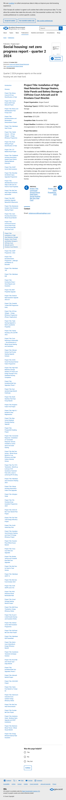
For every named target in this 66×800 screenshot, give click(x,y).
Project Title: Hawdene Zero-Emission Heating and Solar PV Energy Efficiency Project (11, 534)
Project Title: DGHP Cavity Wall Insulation (11, 168)
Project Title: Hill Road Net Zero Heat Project (11, 631)
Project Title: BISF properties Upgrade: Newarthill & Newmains (11, 200)
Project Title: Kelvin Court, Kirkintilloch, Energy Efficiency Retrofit (10, 645)
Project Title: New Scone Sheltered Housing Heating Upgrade (10, 421)
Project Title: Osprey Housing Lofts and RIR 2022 (11, 332)
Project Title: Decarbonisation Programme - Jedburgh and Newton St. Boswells (11, 260)
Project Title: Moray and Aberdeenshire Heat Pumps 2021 (11, 110)
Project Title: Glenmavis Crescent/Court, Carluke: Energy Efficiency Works (11, 697)
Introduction (8, 85)
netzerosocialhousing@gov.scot (39, 213)
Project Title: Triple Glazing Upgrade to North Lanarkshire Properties (10, 324)
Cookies (26, 784)
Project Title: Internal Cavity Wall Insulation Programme (11, 624)
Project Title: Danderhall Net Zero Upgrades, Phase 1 (10, 383)
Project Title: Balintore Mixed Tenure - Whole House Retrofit (11, 728)
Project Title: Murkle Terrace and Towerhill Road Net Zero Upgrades (11, 559)
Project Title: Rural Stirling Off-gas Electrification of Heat (11, 144)
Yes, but (30, 761)
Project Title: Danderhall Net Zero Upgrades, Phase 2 (10, 669)
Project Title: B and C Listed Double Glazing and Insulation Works (11, 617)
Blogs (58, 33)
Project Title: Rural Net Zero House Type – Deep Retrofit (11, 661)
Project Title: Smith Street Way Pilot (10, 526)
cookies (11, 3)
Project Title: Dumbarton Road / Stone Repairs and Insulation (10, 283)
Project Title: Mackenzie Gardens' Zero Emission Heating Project (11, 208)
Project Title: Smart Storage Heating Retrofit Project (10, 601)
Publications (24, 33)
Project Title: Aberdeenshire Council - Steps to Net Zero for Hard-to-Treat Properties (11, 183)
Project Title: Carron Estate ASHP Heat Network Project (10, 103)
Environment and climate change (15, 66)
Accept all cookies (10, 20)
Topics (11, 33)
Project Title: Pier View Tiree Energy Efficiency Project (11, 519)
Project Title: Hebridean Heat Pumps (11, 127)
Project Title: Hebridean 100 (11, 269)
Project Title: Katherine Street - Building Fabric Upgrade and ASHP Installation (11, 719)
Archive (13, 784)
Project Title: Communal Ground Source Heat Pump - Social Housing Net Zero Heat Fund (10, 225)
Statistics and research (37, 33)
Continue (27, 768)
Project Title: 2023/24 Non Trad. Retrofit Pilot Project (11, 512)
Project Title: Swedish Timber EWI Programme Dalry (11, 305)
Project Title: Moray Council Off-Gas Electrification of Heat (11, 95)
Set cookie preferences (45, 21)
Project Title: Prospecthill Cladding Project (11, 430)
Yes (28, 752)
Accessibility (6, 784)
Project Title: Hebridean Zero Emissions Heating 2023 (11, 480)
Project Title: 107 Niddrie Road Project (10, 150)
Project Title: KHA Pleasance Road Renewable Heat (10, 593)
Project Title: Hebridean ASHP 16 (11, 575)
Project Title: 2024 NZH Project (11, 682)
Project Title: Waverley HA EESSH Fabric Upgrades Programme (11, 175)
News (17, 33)
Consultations (50, 33)
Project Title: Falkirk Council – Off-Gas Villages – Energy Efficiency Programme (11, 135)
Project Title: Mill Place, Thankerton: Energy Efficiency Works (11, 609)
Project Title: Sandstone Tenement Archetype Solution (11, 654)
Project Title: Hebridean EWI (11, 275)
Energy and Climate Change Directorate (19, 64)
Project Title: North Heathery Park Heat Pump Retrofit (10, 399)
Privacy (54, 784)
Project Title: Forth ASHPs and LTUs (10, 587)
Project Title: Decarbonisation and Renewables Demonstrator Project (11, 119)
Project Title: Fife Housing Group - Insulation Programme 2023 (11, 503)
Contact (20, 784)
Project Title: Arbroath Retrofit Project (11, 676)
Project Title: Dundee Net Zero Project (10, 711)
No (28, 757)
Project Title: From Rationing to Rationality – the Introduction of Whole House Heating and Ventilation (11, 342)
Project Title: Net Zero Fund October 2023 (11, 581)
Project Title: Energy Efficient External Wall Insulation (11, 735)
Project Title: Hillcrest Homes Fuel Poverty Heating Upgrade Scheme (11, 353)
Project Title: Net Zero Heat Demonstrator (11, 705)
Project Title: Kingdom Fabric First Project (11, 405)
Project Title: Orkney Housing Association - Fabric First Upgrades (11, 488)
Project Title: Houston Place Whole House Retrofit (11, 543)
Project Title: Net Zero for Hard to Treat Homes (11, 568)
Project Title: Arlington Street (11, 495)
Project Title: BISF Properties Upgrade (10, 291)
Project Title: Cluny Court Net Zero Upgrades (10, 550)
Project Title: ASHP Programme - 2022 (10, 252)
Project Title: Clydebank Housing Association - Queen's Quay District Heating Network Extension (11, 159)
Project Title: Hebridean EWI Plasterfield (11, 637)
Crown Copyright (34, 784)
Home (4, 37)
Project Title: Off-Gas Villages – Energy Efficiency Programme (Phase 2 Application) (11, 314)
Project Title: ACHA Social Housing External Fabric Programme (11, 362)
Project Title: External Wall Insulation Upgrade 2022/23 (11, 297)
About (5, 33)
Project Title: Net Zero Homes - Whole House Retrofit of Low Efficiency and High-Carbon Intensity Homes (11, 456)
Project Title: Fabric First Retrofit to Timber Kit (11, 689)
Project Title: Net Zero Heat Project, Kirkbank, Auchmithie (11, 192)
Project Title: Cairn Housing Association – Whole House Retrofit (11, 216)
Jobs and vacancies (45, 784)
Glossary (7, 89)
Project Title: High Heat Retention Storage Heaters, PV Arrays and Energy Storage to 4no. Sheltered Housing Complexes (11, 372)
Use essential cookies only (26, 20)
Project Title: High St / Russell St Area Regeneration (11, 412)
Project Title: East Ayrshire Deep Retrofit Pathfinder (11, 391)
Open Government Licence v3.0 (31, 791)
